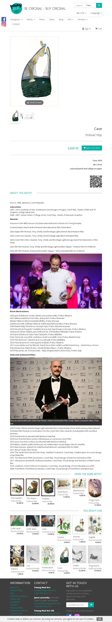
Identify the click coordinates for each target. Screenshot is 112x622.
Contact (16, 24)
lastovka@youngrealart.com (47, 603)
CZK (82, 13)
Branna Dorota (64, 540)
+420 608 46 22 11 (43, 593)
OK (99, 619)
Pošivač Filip (93, 135)
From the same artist (88, 474)
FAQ (12, 593)
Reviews (82, 19)
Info (70, 19)
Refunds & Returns (19, 596)
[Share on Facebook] (3, 19)
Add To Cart (93, 148)
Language (95, 13)
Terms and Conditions (15, 600)
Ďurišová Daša (17, 531)
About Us (14, 587)
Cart (99, 28)
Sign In (87, 28)
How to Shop (16, 590)
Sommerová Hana (50, 531)
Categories (15, 19)
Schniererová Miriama (20, 571)
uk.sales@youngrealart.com (47, 613)
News (52, 19)
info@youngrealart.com (45, 590)
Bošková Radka (33, 568)
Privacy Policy (16, 607)
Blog (61, 19)
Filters (42, 19)
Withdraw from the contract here (19, 612)
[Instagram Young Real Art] (3, 24)
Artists (30, 19)
